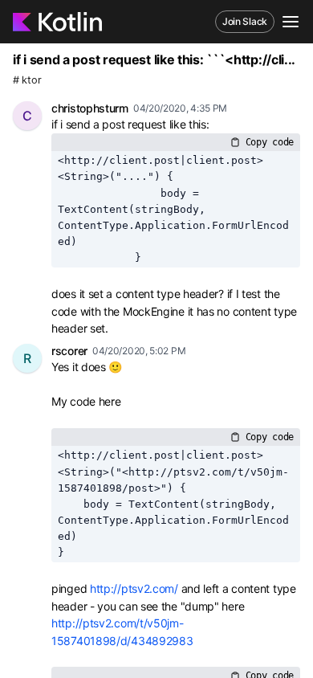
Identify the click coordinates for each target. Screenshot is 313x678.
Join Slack (244, 21)
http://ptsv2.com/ (134, 588)
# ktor (27, 80)
